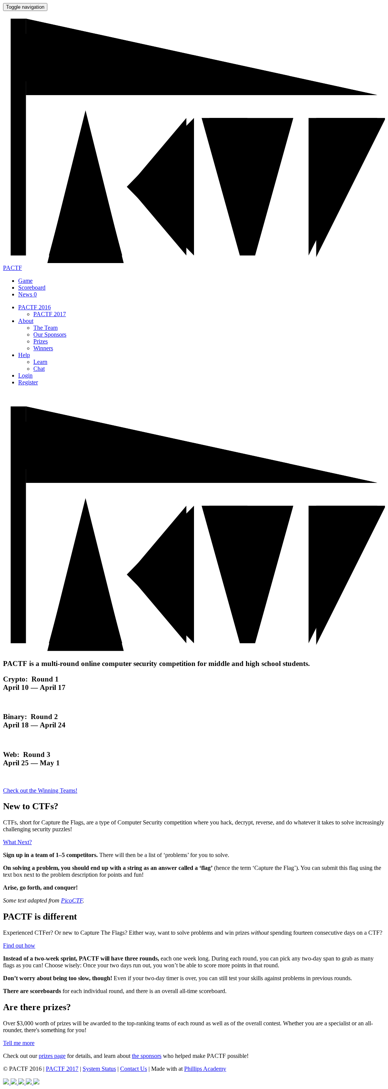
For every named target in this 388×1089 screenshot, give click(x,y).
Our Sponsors (49, 334)
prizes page (52, 1056)
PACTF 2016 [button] (34, 307)
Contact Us (133, 1068)
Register (28, 382)
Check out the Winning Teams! (40, 790)
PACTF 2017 (49, 314)
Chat (39, 368)
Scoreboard (31, 287)
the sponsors (146, 1056)
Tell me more (18, 1043)
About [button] (25, 321)
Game (25, 280)
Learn (40, 362)
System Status (99, 1068)
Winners (43, 348)
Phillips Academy (205, 1068)
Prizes (40, 341)
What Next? (17, 842)
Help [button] (24, 355)
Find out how (19, 945)
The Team (45, 327)
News (27, 294)
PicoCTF (72, 900)
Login (25, 375)
